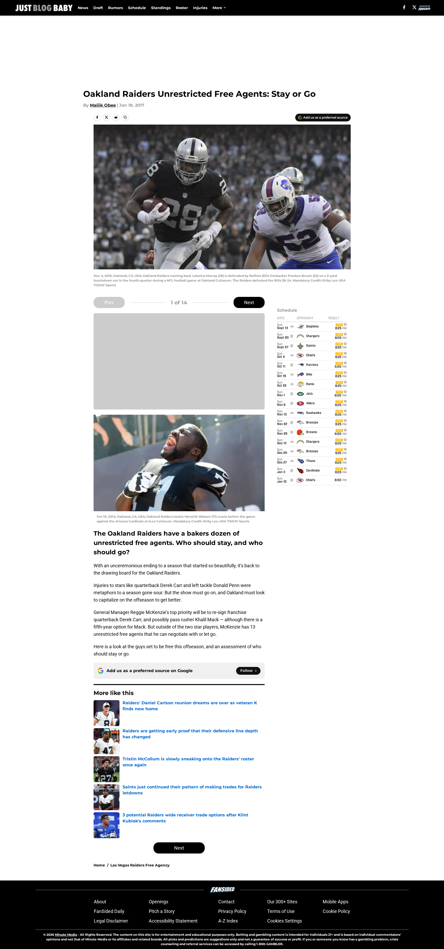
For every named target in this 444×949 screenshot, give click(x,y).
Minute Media (66, 935)
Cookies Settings (284, 921)
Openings (158, 901)
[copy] (125, 117)
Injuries (200, 7)
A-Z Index (228, 921)
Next (249, 302)
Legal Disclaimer (111, 921)
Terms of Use (281, 911)
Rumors (115, 7)
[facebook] (404, 7)
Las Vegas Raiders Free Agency (140, 865)
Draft (98, 7)
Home (99, 865)
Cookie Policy (336, 911)
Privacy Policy (232, 911)
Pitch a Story (162, 911)
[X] (414, 7)
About (100, 901)
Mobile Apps (335, 901)
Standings (161, 7)
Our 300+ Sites (282, 901)
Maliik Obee (103, 105)
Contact (226, 901)
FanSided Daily (109, 911)
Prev (109, 302)
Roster (182, 7)
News (83, 7)
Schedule (137, 7)
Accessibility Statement (173, 921)
